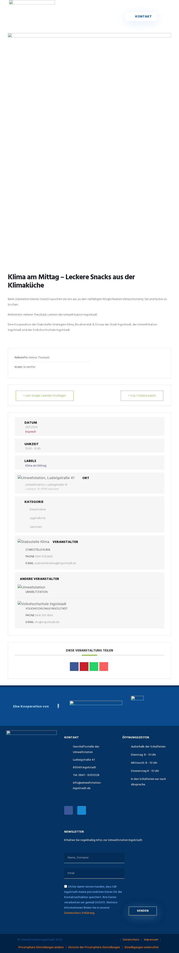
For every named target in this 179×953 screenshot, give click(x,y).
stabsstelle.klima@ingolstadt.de (55, 563)
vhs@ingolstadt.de (46, 622)
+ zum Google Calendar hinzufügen (44, 395)
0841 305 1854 (44, 615)
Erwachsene (38, 509)
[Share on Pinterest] (84, 666)
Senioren (36, 527)
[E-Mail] (103, 666)
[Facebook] (68, 810)
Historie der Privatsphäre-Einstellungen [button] (94, 947)
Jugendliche (38, 518)
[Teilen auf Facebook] (74, 666)
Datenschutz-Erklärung (79, 913)
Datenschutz (131, 939)
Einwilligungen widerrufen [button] (142, 947)
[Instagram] (81, 810)
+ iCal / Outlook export (142, 395)
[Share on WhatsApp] (94, 666)
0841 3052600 (44, 556)
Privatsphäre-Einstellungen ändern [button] (41, 947)
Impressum (151, 939)
